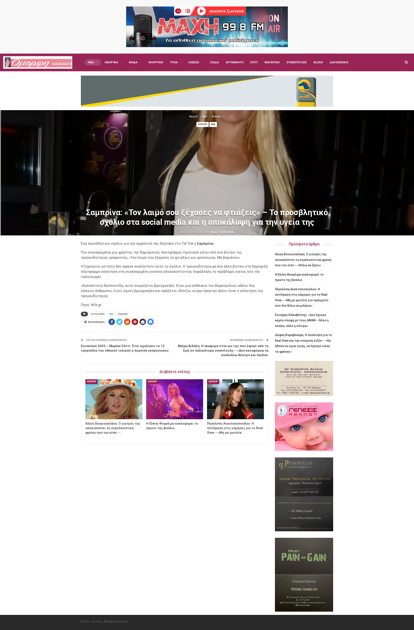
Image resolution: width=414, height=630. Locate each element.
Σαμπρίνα (123, 314)
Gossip (202, 124)
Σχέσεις (193, 62)
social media (98, 314)
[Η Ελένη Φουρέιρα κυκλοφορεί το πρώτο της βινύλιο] (174, 399)
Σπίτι (254, 62)
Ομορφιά (111, 62)
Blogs (318, 62)
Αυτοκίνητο (234, 62)
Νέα (91, 62)
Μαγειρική (272, 62)
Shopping (155, 62)
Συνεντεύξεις (297, 62)
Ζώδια (214, 62)
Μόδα (133, 62)
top (111, 314)
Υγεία (174, 62)
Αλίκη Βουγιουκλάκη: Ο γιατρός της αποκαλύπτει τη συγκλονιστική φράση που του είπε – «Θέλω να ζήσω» (303, 259)
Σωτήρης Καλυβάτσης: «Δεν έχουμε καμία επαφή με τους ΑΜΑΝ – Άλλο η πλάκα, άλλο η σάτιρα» (302, 320)
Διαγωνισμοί (339, 62)
